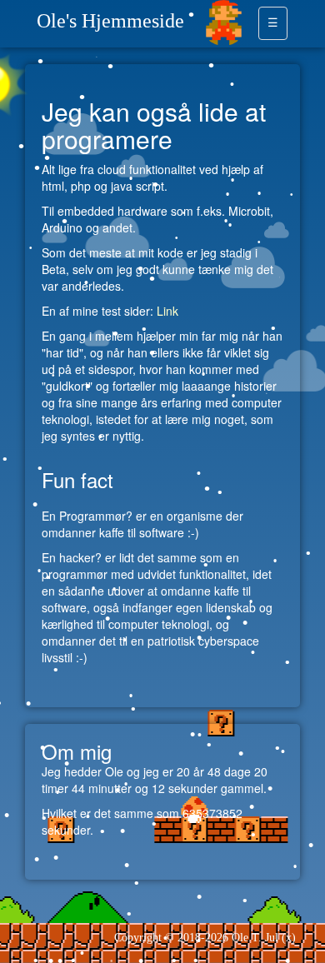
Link (167, 310)
